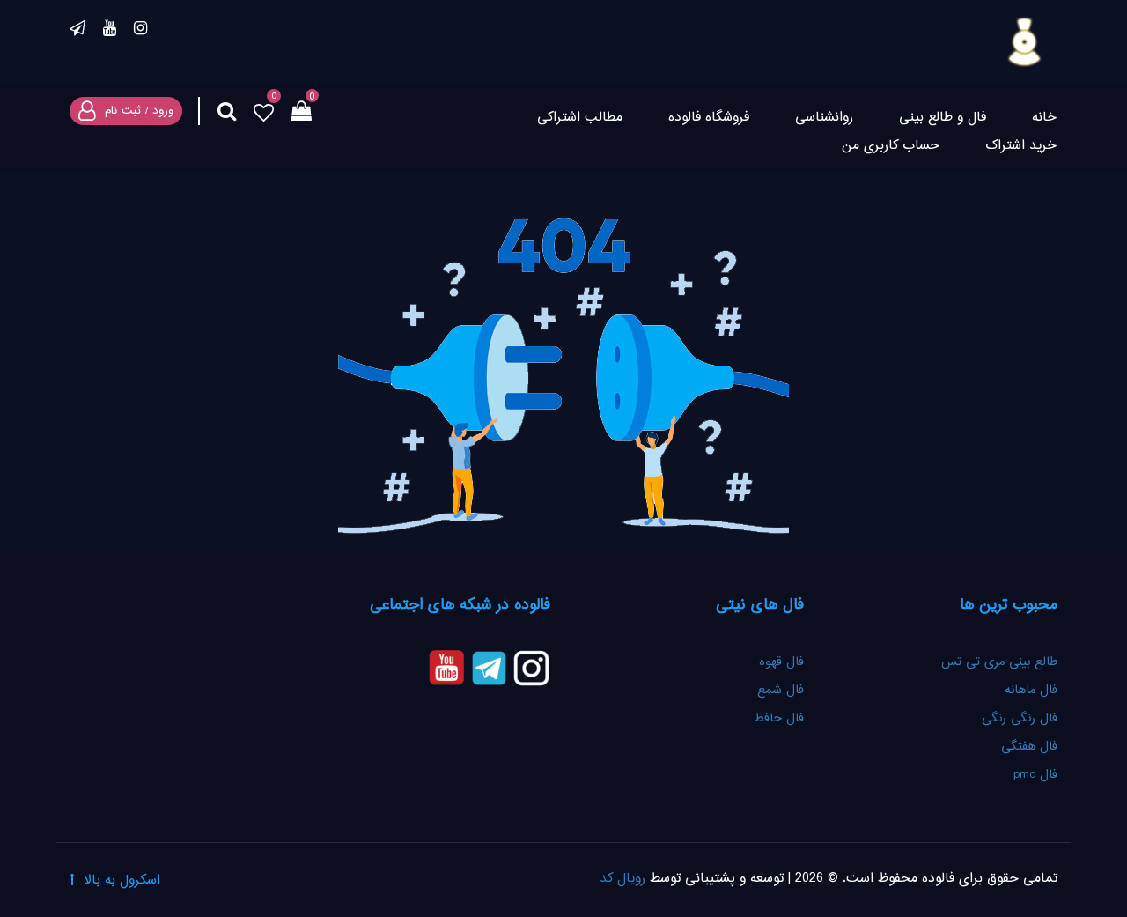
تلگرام (77, 31)
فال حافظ (776, 718)
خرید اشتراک (1021, 146)
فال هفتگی (1029, 747)
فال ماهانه (1031, 690)
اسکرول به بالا (122, 880)
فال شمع (780, 690)
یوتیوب (109, 31)
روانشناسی (824, 117)
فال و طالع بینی (942, 117)
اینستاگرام (140, 31)
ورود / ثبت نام (139, 111)
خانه (1044, 117)
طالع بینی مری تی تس (999, 662)
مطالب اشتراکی (579, 117)
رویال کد (622, 879)
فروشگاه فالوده (708, 117)
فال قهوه (781, 662)
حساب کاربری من (890, 146)
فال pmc (1035, 775)
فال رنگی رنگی (1019, 718)
